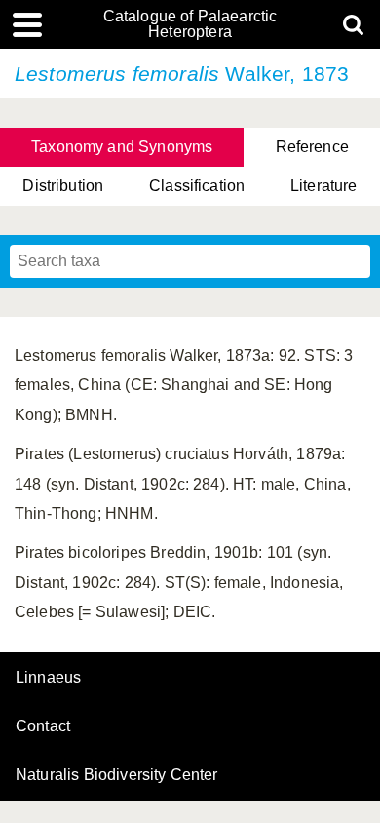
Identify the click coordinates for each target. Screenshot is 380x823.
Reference (312, 146)
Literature (324, 185)
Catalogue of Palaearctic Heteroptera (190, 24)
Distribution (62, 185)
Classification (197, 185)
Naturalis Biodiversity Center (117, 775)
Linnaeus (48, 678)
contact (43, 726)
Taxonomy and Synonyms (121, 146)
